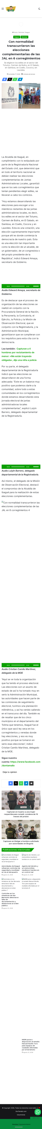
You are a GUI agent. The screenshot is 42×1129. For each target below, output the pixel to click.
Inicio (15, 32)
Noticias (21, 32)
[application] (21, 286)
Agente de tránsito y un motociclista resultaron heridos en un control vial (30, 869)
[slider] (36, 286)
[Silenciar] (31, 286)
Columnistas (21, 1115)
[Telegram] (19, 79)
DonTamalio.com (21, 1111)
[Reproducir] (4, 286)
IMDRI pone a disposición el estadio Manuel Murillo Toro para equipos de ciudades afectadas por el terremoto (31, 1045)
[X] (9, 79)
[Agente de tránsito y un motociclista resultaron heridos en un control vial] (31, 859)
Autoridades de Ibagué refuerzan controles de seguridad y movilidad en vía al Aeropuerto (11, 869)
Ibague (27, 32)
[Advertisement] (26, 9)
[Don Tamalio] (10, 8)
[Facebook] (4, 79)
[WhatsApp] (14, 79)
